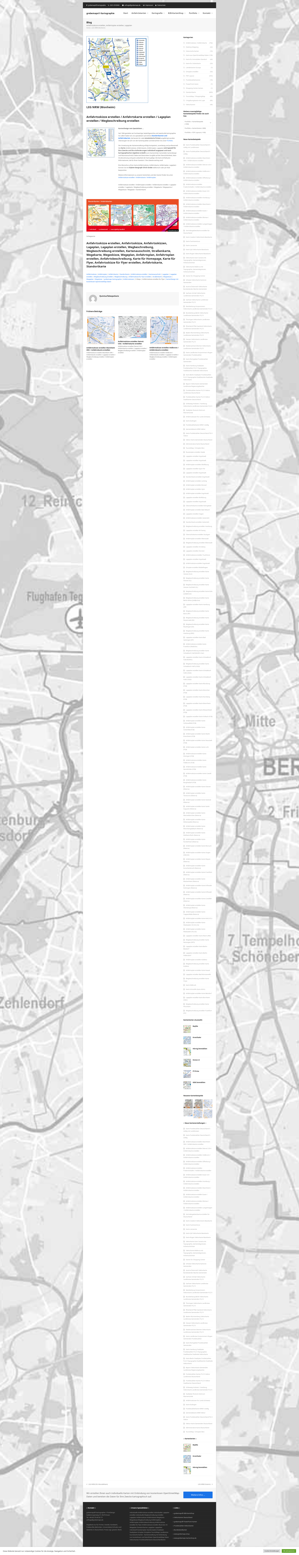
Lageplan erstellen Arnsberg (195, 547)
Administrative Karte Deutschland (197, 444)
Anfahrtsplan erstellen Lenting (196, 481)
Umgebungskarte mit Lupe (195, 100)
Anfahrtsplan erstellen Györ (195, 489)
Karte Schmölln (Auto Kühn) (195, 989)
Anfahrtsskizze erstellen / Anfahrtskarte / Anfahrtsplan (137, 177)
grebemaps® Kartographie (100, 13)
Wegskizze (99, 279)
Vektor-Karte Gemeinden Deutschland (199, 440)
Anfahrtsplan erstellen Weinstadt (197, 539)
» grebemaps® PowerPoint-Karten (185, 1522)
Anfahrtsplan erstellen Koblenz (196, 960)
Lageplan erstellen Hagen (195, 514)
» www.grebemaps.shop (181, 1534)
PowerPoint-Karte (192, 84)
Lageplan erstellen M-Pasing (195, 530)
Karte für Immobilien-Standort (196, 59)
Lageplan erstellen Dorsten (195, 551)
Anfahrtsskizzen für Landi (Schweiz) (198, 417)
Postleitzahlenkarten (193, 80)
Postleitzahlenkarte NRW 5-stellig (197, 425)
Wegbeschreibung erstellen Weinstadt (199, 543)
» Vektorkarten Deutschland (182, 1517)
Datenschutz (161, 5)
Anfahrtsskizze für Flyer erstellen (140, 277)
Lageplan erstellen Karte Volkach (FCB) (199, 716)
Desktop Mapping (192, 47)
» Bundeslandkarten (180, 1530)
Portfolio (170, 141)
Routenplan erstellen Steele (195, 452)
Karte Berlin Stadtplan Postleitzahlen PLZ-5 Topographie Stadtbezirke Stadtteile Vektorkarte (198, 377)
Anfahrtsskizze (91, 274)
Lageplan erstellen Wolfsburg (196, 497)
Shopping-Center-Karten (194, 88)
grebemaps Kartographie (113, 279)
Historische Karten (192, 51)
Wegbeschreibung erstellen (103, 277)
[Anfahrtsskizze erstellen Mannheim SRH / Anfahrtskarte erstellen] (101, 330)
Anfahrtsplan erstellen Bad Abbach (198, 510)
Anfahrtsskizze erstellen (139, 274)
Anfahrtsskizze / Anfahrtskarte (196, 43)
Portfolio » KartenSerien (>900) (195, 128)
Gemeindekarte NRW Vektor (195, 429)
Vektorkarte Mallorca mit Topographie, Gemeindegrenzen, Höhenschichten (194, 269)
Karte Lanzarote (191, 245)
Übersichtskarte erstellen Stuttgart (198, 534)
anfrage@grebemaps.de (132, 5)
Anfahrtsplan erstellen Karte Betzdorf (199, 993)
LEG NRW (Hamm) (204, 1484)
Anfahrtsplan (102, 274)
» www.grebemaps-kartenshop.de (184, 1538)
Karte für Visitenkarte (193, 63)
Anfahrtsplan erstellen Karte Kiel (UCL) (199, 918)
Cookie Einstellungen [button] (272, 1551)
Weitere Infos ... (198, 1495)
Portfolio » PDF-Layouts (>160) (195, 132)
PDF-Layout (190, 76)
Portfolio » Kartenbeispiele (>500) (194, 122)
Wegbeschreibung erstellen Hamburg (199, 526)
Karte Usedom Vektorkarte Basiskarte (199, 237)
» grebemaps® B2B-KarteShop (183, 1513)
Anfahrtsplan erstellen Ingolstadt (197, 493)
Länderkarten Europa (193, 67)
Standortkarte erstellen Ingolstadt (198, 477)
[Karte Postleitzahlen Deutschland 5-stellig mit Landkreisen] (188, 1104)
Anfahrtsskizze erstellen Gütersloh (197, 518)
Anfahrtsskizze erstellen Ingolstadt (198, 563)
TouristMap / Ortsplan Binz (195, 448)
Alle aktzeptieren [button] (289, 1551)
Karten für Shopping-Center (195, 276)
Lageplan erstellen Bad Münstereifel (198, 974)
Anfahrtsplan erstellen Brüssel (196, 485)
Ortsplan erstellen (192, 72)
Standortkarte (124, 274)
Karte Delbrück (191, 985)
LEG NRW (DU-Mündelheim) (97, 1484)
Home (88, 28)
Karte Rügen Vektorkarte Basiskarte (198, 254)
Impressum (149, 5)
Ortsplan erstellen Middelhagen (197, 567)
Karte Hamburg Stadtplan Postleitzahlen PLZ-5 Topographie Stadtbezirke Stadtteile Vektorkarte (195, 368)
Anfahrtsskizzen (128, 279)
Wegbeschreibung (120, 277)
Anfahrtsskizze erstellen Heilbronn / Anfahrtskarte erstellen (164, 349)
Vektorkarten (190, 104)
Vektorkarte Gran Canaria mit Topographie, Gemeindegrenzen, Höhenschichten (194, 260)
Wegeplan (89, 279)
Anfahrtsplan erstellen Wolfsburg (197, 464)
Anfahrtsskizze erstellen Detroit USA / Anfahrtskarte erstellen (131, 342)
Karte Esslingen (191, 421)
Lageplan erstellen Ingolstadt (196, 456)
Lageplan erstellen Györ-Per (195, 469)
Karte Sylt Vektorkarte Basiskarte (197, 249)
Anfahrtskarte (113, 274)
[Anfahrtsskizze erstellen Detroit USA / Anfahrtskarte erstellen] (132, 327)
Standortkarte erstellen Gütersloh (197, 522)
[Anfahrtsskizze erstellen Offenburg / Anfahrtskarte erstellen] (208, 1114)
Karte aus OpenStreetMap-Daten (197, 55)
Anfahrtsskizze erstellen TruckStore (198, 555)
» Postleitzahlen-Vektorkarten (183, 1526)
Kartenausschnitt (155, 274)
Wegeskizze (167, 277)
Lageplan (165, 274)
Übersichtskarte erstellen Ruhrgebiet (198, 506)
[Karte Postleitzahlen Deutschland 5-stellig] (198, 1104)
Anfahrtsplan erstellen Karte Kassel (198, 970)
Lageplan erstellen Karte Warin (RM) (198, 936)
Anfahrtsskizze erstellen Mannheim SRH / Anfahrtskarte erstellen (100, 349)
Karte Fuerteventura (193, 241)
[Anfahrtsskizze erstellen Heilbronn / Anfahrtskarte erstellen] (164, 330)
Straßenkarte (157, 277)
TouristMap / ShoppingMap (195, 96)
